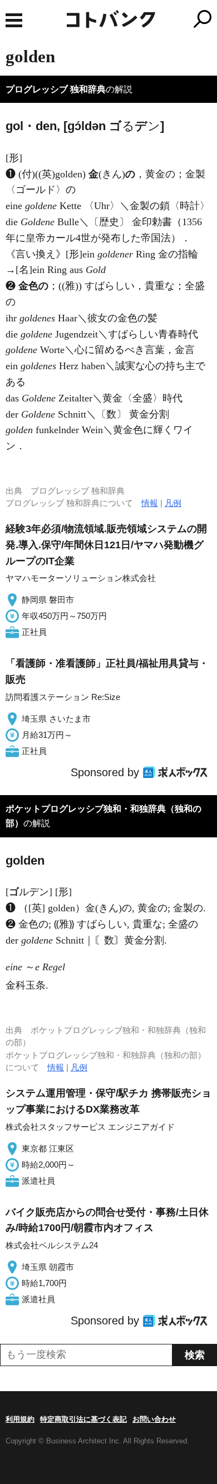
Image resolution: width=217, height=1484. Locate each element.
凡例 (173, 503)
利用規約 (20, 1419)
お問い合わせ (154, 1419)
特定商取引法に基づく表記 (83, 1419)
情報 (149, 503)
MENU (14, 20)
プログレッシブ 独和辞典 (56, 89)
